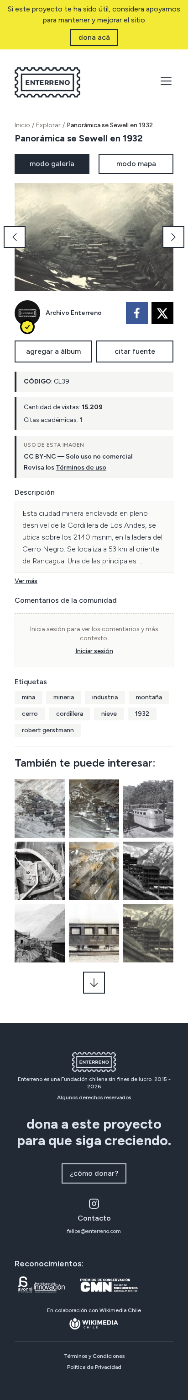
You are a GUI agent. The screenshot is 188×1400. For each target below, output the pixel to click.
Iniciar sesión (94, 651)
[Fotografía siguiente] (173, 237)
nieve (109, 714)
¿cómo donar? (94, 1173)
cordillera (69, 714)
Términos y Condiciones (94, 1356)
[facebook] (137, 313)
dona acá (94, 37)
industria (105, 697)
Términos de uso (81, 467)
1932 (142, 714)
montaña (149, 697)
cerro (30, 714)
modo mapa (136, 163)
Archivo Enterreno (74, 313)
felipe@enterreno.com (94, 1231)
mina (28, 697)
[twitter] (162, 313)
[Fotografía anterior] (15, 237)
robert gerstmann (48, 730)
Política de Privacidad (94, 1367)
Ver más (26, 581)
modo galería (52, 163)
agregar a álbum (53, 351)
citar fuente (135, 351)
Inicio (22, 125)
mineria (63, 697)
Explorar (48, 125)
